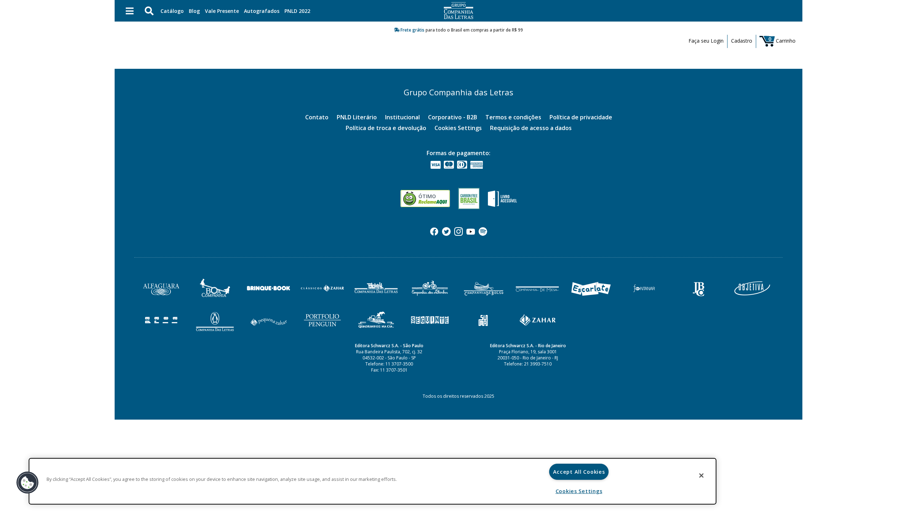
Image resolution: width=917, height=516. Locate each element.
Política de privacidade (580, 117)
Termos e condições (513, 117)
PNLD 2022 (297, 11)
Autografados (261, 11)
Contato (316, 117)
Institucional (402, 117)
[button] (27, 482)
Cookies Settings (458, 128)
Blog (194, 11)
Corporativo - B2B (452, 117)
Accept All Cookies (579, 471)
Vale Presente (222, 11)
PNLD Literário (357, 117)
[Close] (701, 475)
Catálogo (172, 11)
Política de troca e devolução (386, 128)
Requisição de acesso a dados (531, 128)
